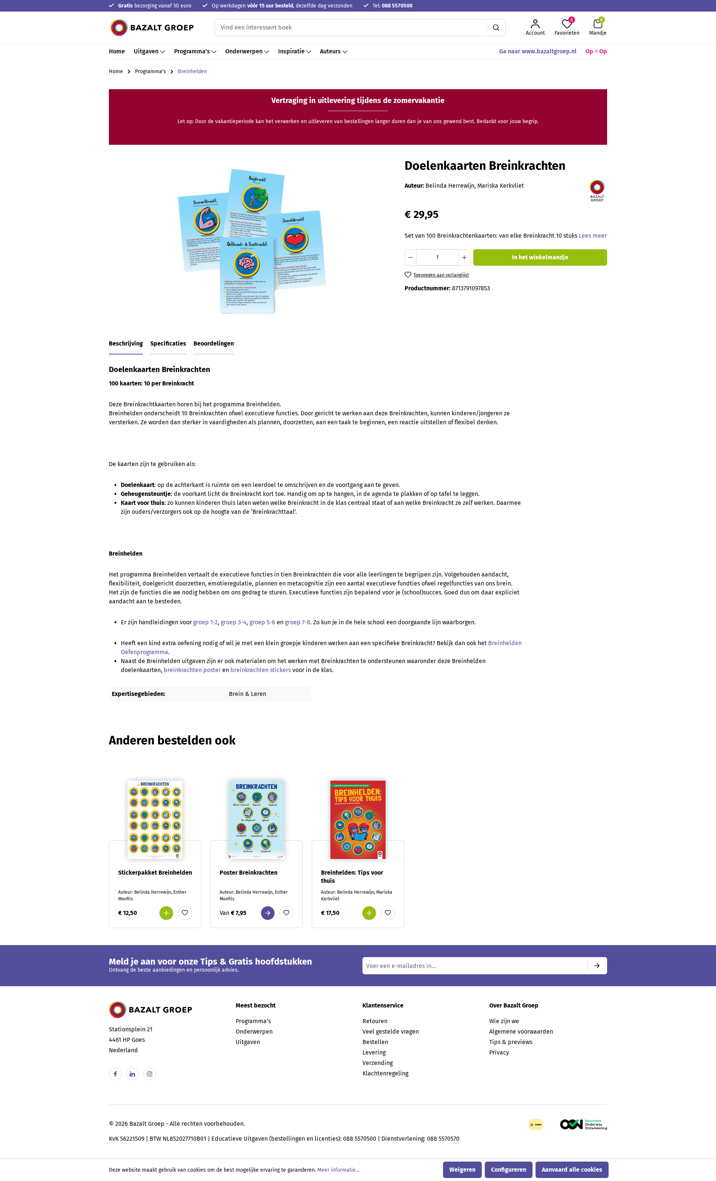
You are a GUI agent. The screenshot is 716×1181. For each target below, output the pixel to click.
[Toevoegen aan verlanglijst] (185, 913)
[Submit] (597, 965)
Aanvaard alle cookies (572, 1169)
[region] (252, 240)
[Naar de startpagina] (152, 27)
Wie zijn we (504, 1021)
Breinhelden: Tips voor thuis (352, 876)
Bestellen (375, 1042)
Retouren (374, 1021)
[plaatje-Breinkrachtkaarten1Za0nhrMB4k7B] (252, 240)
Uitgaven (248, 1042)
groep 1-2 (205, 622)
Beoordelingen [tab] (214, 343)
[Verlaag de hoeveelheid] (411, 257)
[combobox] (351, 27)
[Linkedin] (132, 1074)
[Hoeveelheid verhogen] (464, 257)
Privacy (499, 1052)
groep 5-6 (262, 622)
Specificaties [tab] (168, 343)
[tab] (126, 344)
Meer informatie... (338, 1170)
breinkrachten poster (191, 670)
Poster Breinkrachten (248, 872)
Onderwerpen (254, 1031)
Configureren (508, 1169)
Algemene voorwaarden (521, 1031)
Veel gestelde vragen (390, 1031)
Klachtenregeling (385, 1073)
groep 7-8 (297, 622)
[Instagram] (149, 1074)
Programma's (253, 1021)
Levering (374, 1052)
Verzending (377, 1062)
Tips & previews (510, 1042)
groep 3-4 (233, 622)
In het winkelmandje (540, 257)
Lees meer (593, 235)
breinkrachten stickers (261, 670)
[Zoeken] (496, 27)
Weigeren (462, 1169)
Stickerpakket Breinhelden (155, 872)
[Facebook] (115, 1074)
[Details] (268, 913)
